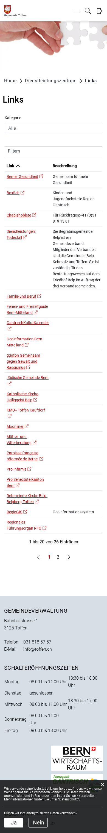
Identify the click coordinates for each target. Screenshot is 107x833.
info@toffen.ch (37, 649)
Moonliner (18, 426)
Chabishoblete (21, 215)
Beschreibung (65, 166)
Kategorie (13, 118)
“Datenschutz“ (68, 799)
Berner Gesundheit (25, 176)
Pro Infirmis (19, 469)
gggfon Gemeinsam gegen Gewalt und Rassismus (23, 361)
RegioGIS (17, 512)
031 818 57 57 (37, 642)
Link (10, 166)
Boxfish (15, 193)
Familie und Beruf (24, 296)
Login (99, 11)
